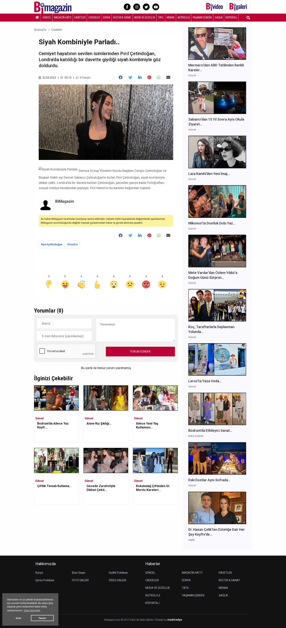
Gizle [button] (18, 618)
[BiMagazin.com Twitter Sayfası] (146, 6)
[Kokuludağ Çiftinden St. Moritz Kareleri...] (155, 460)
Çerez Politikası (44, 580)
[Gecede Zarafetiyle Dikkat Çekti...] (105, 460)
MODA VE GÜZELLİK (144, 17)
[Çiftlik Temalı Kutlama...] (56, 460)
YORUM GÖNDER (140, 351)
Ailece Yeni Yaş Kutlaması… (147, 425)
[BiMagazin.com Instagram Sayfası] (136, 6)
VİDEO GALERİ (117, 580)
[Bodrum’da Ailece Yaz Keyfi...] (56, 398)
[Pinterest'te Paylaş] (149, 77)
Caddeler (56, 29)
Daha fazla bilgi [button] (32, 610)
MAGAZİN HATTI (62, 17)
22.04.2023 (49, 77)
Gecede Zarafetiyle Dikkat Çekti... (101, 488)
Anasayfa (40, 29)
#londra (72, 244)
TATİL (161, 17)
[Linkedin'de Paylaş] (140, 77)
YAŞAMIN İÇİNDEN (202, 17)
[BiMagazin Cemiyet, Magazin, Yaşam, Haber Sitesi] (55, 6)
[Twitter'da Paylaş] (130, 77)
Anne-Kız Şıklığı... (99, 423)
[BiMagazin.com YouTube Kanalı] (155, 6)
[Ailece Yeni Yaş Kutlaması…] (155, 398)
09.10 (67, 77)
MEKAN (171, 17)
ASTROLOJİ (183, 17)
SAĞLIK (219, 17)
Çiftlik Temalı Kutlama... (54, 486)
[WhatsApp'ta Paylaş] (158, 77)
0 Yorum (84, 77)
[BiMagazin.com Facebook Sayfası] (127, 6)
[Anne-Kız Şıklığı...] (105, 398)
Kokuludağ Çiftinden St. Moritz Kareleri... (153, 488)
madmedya (174, 619)
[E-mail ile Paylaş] (168, 77)
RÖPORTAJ (231, 17)
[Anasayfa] (37, 17)
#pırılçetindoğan (51, 244)
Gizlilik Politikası (118, 572)
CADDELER (94, 17)
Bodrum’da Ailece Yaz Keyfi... (53, 425)
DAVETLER (79, 17)
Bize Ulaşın (78, 572)
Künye (39, 572)
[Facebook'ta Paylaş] (120, 77)
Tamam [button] (42, 618)
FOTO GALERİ (80, 580)
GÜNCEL (47, 17)
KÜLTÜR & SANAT (122, 17)
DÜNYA (106, 17)
